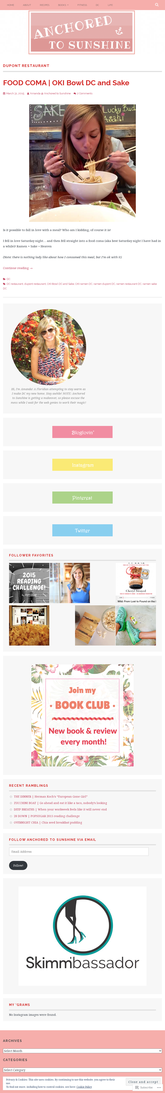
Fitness (82, 5)
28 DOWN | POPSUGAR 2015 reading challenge (47, 816)
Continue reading (18, 268)
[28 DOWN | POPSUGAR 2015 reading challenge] (29, 583)
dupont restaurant (35, 283)
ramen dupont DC (104, 283)
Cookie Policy (84, 1087)
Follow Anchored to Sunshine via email (52, 840)
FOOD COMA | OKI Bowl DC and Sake (66, 82)
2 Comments (84, 93)
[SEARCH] (157, 5)
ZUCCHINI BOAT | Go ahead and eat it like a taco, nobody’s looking (60, 803)
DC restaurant (15, 283)
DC (97, 5)
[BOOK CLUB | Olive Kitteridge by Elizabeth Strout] (95, 626)
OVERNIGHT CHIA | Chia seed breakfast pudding (48, 822)
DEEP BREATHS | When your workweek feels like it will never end (60, 809)
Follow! (18, 865)
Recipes (44, 5)
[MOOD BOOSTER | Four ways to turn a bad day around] (29, 626)
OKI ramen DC (83, 283)
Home (10, 5)
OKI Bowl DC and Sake (60, 283)
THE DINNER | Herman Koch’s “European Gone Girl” (51, 796)
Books (62, 5)
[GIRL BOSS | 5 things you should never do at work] (70, 583)
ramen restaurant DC (128, 283)
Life (110, 5)
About (27, 5)
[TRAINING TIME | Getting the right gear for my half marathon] (136, 626)
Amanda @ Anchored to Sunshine (50, 93)
